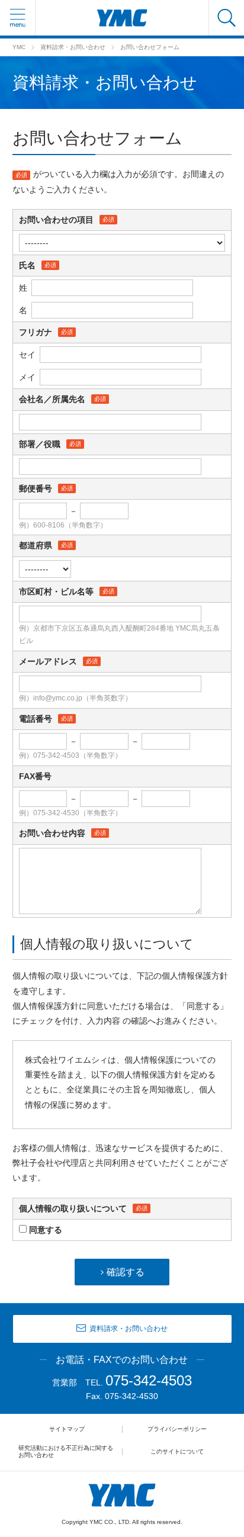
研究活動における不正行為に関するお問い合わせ (65, 1451)
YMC (18, 47)
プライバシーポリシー (177, 1429)
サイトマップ (67, 1429)
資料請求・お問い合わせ (72, 47)
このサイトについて (177, 1451)
